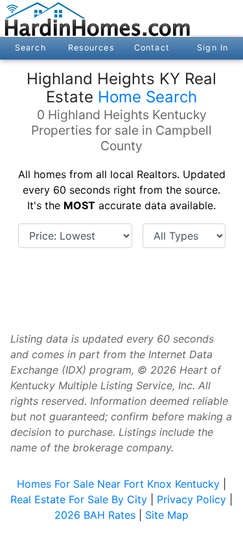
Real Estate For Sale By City (78, 499)
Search (30, 47)
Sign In (212, 47)
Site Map (167, 514)
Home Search (147, 96)
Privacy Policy (191, 499)
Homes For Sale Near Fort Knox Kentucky (118, 483)
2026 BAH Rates (94, 514)
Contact (152, 47)
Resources (91, 47)
